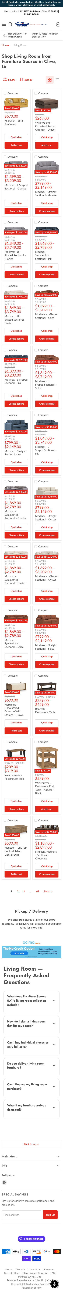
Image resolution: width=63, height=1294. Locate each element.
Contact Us (34, 1269)
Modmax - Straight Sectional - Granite (46, 193)
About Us (20, 1269)
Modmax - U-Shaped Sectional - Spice (45, 384)
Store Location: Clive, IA (35, 1273)
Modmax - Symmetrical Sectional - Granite (15, 515)
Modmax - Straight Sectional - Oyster (45, 517)
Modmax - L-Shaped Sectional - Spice (46, 316)
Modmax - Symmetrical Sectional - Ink (43, 255)
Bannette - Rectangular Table (45, 710)
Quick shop (16, 137)
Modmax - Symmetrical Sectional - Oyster (15, 580)
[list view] (57, 80)
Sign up (50, 1214)
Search (8, 1269)
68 (37, 891)
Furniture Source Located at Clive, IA (25, 1280)
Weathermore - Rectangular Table (14, 777)
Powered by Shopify (31, 1287)
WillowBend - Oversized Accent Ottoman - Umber (45, 126)
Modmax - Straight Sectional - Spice (45, 646)
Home (5, 45)
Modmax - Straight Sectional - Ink (15, 452)
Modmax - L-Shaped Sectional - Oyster (46, 578)
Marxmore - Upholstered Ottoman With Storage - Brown (14, 709)
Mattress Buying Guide (29, 1276)
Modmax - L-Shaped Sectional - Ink (16, 381)
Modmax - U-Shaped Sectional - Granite (15, 255)
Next (47, 891)
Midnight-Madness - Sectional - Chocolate (46, 855)
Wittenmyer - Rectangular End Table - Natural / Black (44, 788)
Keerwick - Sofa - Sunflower (14, 122)
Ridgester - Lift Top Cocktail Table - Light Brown (16, 851)
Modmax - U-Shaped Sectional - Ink (45, 450)
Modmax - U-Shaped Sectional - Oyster (15, 319)
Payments (49, 1269)
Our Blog (51, 1280)
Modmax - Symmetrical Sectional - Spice (14, 643)
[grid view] (50, 80)
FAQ (53, 1273)
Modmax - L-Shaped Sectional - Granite (16, 186)
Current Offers (11, 1273)
